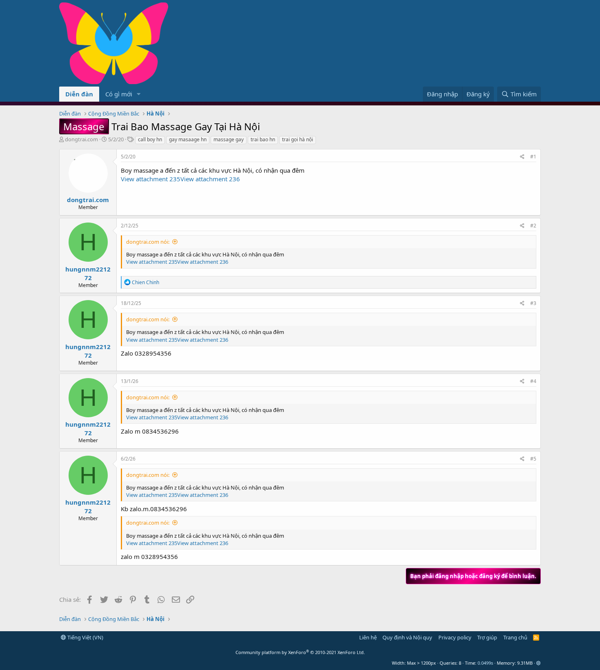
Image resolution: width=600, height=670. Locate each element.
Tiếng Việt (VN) (84, 637)
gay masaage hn (188, 139)
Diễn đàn (79, 94)
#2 (533, 225)
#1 (533, 156)
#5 (533, 458)
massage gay (228, 139)
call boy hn (150, 139)
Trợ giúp (487, 637)
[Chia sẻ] (522, 157)
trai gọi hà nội (297, 139)
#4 (533, 381)
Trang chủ (515, 637)
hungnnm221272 (88, 273)
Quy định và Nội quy (407, 637)
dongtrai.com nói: (147, 241)
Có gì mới (118, 94)
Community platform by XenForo (300, 652)
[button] (138, 94)
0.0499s (485, 663)
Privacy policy (454, 637)
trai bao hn (263, 139)
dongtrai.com (81, 139)
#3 (533, 303)
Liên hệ (368, 637)
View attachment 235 (150, 179)
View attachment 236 (210, 179)
